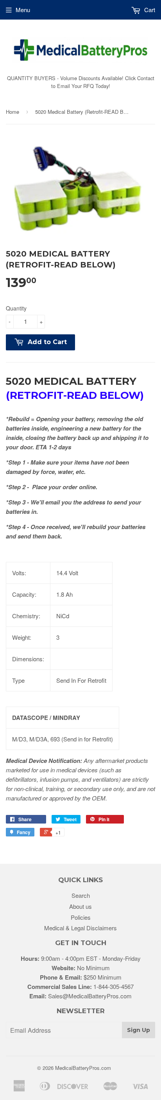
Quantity (16, 308)
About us (80, 906)
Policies (81, 917)
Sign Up (138, 1030)
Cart (149, 9)
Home (12, 111)
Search (81, 895)
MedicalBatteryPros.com (83, 1067)
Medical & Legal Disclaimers (80, 928)
